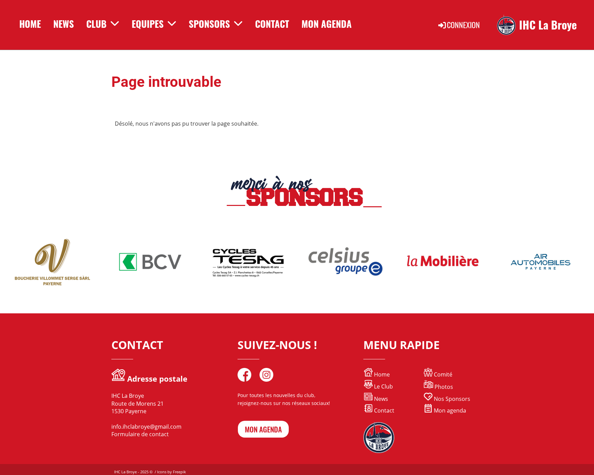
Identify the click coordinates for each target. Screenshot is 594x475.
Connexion (463, 24)
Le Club (383, 386)
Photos (443, 387)
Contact (272, 24)
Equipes (148, 24)
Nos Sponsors (451, 399)
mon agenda (263, 429)
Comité (442, 374)
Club (96, 24)
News (63, 24)
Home (30, 24)
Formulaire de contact (140, 434)
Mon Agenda (326, 24)
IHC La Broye (548, 25)
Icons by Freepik (171, 471)
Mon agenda (449, 410)
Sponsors (209, 24)
